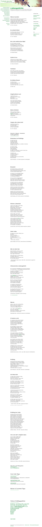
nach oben (12, 518)
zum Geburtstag (35, 23)
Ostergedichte (6, 19)
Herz (19, 218)
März (22, 503)
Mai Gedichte (7, 14)
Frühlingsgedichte (13, 466)
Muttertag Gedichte (6, 20)
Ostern (12, 513)
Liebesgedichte (6, 17)
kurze (26, 506)
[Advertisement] (6, 39)
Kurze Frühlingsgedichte (14, 467)
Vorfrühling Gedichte (5, 11)
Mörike (34, 29)
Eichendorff (35, 27)
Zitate (8, 24)
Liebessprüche (13, 483)
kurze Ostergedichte (36, 25)
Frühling (14, 275)
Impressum (39, 6)
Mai (28, 503)
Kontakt (35, 6)
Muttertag (12, 505)
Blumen (12, 511)
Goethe (34, 28)
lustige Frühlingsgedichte (4, 9)
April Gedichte (6, 13)
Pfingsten (7, 21)
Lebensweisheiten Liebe (15, 480)
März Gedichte (6, 12)
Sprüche (7, 23)
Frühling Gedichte (6, 7)
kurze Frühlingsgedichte (5, 8)
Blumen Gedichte (6, 15)
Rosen (19, 308)
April (25, 503)
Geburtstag (13, 509)
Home (32, 6)
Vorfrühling (18, 503)
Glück (11, 113)
